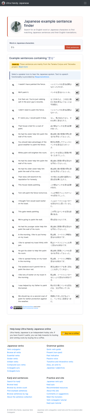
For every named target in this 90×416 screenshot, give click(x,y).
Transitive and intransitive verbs (60, 362)
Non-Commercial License (30, 308)
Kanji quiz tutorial (54, 403)
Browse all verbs (14, 352)
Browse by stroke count (17, 388)
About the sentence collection (19, 397)
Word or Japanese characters (21, 43)
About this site (53, 391)
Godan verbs (12, 358)
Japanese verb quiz (55, 381)
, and (54, 365)
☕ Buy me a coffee (70, 333)
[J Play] (77, 84)
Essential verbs (13, 355)
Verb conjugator (14, 349)
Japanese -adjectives (56, 368)
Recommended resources (57, 388)
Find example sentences (17, 391)
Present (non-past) (54, 352)
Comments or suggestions (57, 394)
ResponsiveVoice (42, 77)
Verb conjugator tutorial (57, 400)
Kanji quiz (51, 384)
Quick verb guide (54, 349)
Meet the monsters (54, 397)
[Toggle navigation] (85, 3)
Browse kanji (12, 384)
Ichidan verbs (12, 362)
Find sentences (72, 47)
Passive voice (52, 358)
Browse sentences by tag (17, 394)
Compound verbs (16, 365)
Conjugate (13, 368)
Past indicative (53, 355)
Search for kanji (13, 381)
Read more (23, 67)
